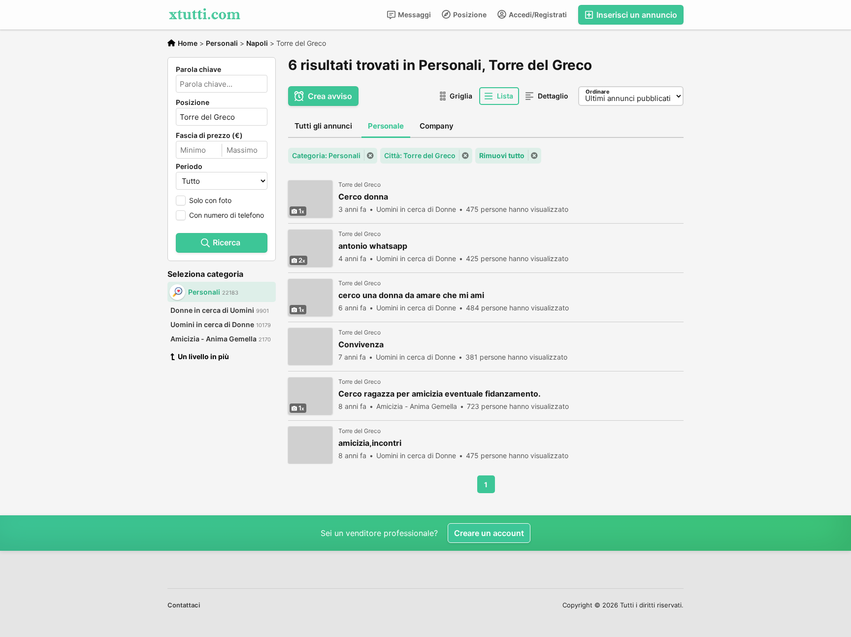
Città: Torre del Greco (420, 155)
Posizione (469, 14)
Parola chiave (198, 69)
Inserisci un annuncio (635, 15)
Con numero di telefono (226, 215)
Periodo (189, 166)
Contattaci (183, 605)
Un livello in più (203, 356)
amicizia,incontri (369, 443)
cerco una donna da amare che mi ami (411, 295)
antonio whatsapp (372, 246)
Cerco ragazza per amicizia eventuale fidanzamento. (439, 394)
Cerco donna (363, 196)
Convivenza (361, 344)
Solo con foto (210, 200)
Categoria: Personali (326, 155)
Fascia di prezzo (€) (209, 135)
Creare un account (489, 533)
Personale (386, 126)
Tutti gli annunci (323, 126)
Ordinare (598, 91)
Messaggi (413, 14)
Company (437, 126)
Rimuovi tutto (501, 155)
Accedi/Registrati (537, 14)
